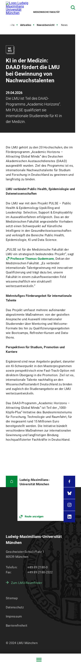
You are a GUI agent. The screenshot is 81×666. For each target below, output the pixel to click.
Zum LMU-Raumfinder (26, 583)
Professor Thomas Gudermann (32, 259)
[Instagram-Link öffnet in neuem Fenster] (69, 505)
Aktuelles (25, 25)
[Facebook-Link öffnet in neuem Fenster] (69, 481)
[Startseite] (11, 481)
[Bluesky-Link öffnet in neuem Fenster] (69, 493)
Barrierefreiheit (16, 625)
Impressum (14, 616)
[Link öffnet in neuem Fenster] (40, 498)
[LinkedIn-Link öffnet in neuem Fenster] (69, 517)
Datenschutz (15, 607)
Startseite (9, 25)
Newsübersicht (46, 25)
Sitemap (12, 598)
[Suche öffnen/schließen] (73, 7)
